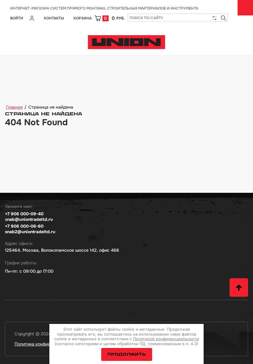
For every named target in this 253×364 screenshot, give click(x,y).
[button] (239, 287)
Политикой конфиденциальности (166, 338)
